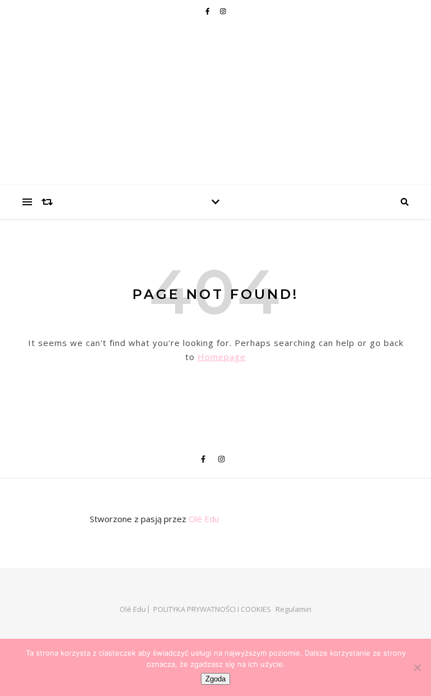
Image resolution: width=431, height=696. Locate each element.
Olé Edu (204, 518)
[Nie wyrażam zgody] (417, 667)
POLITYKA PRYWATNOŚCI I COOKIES (212, 609)
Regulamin (293, 609)
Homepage (222, 356)
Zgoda (215, 679)
